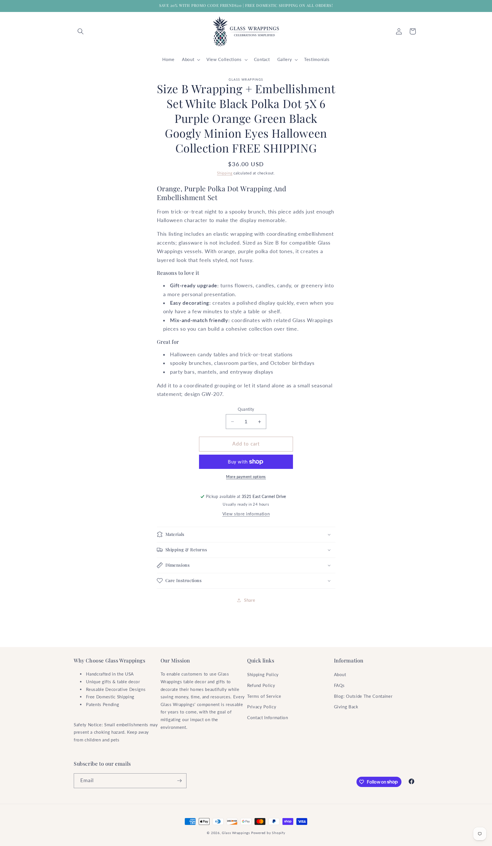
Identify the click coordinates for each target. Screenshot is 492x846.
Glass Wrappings (236, 833)
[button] (80, 31)
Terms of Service (264, 696)
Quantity (246, 409)
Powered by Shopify (268, 833)
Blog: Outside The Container (363, 696)
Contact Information (267, 717)
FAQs (339, 685)
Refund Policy (261, 685)
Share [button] (249, 600)
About (340, 674)
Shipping (224, 173)
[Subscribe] (179, 780)
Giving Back (346, 706)
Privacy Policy (261, 706)
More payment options (246, 476)
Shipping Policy (263, 674)
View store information (246, 513)
